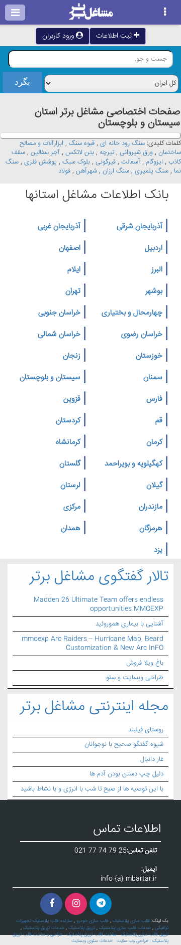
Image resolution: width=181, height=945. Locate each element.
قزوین (71, 399)
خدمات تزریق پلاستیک (43, 927)
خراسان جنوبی (59, 313)
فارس (154, 399)
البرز (156, 269)
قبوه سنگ (82, 143)
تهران (72, 291)
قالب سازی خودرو (92, 920)
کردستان (68, 420)
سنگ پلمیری (151, 171)
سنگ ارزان (116, 171)
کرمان (154, 442)
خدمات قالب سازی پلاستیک (125, 927)
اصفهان (69, 248)
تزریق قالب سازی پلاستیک (144, 934)
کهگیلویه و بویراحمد (133, 463)
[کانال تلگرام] (100, 904)
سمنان (152, 377)
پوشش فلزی (40, 162)
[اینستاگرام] (76, 904)
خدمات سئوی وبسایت (92, 940)
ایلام (73, 269)
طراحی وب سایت (132, 940)
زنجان (71, 356)
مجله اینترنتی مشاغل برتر (94, 707)
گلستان (69, 463)
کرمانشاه (68, 442)
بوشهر (153, 291)
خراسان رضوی (141, 334)
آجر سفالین (45, 152)
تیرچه (107, 152)
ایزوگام (154, 162)
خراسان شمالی (59, 334)
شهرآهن (86, 171)
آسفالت (130, 162)
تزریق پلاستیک (81, 927)
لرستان (70, 485)
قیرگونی (106, 162)
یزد (158, 550)
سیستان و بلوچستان (50, 377)
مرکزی (71, 507)
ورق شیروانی (136, 152)
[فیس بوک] (51, 904)
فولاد (64, 171)
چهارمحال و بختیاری (132, 313)
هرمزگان (150, 528)
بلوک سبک (76, 162)
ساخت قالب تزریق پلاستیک (91, 934)
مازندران (150, 507)
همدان (70, 528)
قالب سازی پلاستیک (131, 920)
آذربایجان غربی (59, 226)
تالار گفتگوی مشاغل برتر (99, 577)
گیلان (154, 485)
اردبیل (153, 248)
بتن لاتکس (79, 152)
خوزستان (149, 356)
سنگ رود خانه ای (122, 143)
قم (158, 420)
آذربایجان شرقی (139, 226)
